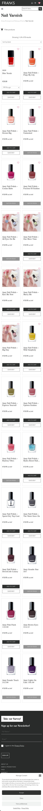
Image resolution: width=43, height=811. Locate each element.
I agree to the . (15, 746)
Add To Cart (11, 92)
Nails (22, 21)
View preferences (21, 804)
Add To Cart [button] (32, 92)
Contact (4, 772)
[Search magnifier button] (40, 9)
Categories (9, 21)
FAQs (3, 769)
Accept (21, 793)
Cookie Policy (16, 808)
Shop (3, 21)
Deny (21, 798)
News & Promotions (8, 767)
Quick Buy (11, 97)
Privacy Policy (25, 808)
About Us (4, 764)
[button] (40, 776)
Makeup (17, 21)
